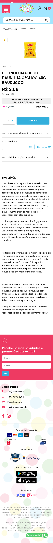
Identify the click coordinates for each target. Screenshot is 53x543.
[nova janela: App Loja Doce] (26, 474)
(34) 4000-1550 (15, 391)
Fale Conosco (14, 402)
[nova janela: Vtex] (31, 495)
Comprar (33, 120)
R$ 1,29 (11, 94)
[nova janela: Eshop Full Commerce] (21, 495)
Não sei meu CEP (44, 147)
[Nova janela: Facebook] (3, 416)
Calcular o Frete (14, 147)
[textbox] (26, 20)
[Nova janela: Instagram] (9, 416)
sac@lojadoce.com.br (17, 407)
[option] (30, 49)
